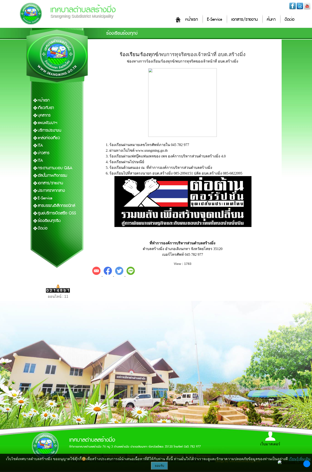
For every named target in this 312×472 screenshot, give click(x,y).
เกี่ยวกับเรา (46, 108)
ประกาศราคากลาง (51, 191)
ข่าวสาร (43, 153)
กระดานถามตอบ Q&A (55, 168)
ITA (40, 145)
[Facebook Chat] (290, 462)
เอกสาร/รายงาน (244, 19)
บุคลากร (44, 115)
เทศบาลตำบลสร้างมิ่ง (83, 9)
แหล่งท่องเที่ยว (49, 138)
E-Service (214, 19)
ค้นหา (271, 19)
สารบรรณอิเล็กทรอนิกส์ (56, 206)
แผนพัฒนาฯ (47, 123)
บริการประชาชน (49, 130)
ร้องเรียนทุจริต (49, 221)
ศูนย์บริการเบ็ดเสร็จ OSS (57, 213)
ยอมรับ (159, 465)
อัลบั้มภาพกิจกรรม (52, 175)
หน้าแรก (191, 19)
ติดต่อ (289, 19)
